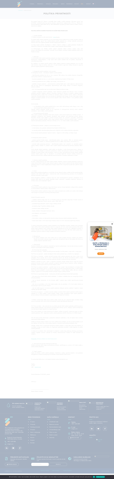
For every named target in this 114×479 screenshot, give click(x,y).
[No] (112, 476)
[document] (57, 239)
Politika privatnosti (100, 476)
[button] (112, 223)
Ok (94, 476)
